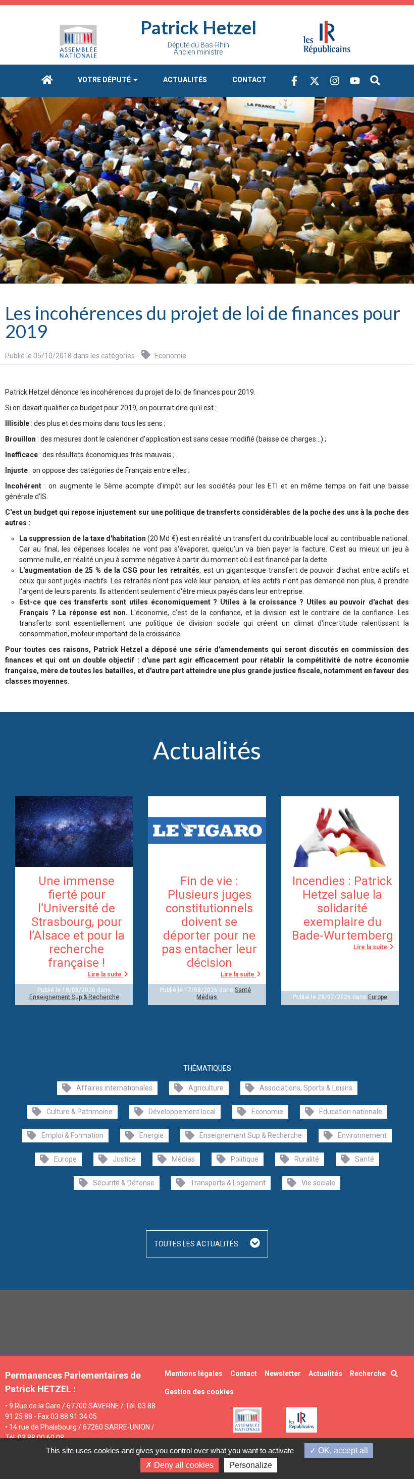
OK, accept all (342, 1450)
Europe (377, 997)
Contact (249, 80)
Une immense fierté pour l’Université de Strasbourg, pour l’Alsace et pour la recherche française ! (77, 922)
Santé (243, 990)
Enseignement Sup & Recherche (74, 997)
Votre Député (105, 80)
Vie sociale (318, 1183)
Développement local (182, 1112)
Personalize (250, 1465)
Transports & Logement (228, 1183)
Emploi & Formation (72, 1135)
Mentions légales (194, 1374)
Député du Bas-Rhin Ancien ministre (198, 48)
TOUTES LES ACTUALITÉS (197, 1244)
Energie (151, 1135)
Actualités (185, 80)
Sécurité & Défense (123, 1183)
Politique (244, 1159)
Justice (124, 1159)
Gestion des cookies (199, 1392)
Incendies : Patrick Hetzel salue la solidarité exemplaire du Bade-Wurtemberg (342, 908)
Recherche (368, 1374)
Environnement (362, 1135)
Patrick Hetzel (198, 27)
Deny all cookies (183, 1465)
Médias (206, 997)
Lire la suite (105, 974)
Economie (169, 356)
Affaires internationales (114, 1088)
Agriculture (206, 1088)
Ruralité (306, 1159)
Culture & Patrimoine (79, 1112)
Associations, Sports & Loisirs (306, 1088)
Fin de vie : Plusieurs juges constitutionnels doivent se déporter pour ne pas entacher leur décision (209, 922)
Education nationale (350, 1112)
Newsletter (283, 1374)
